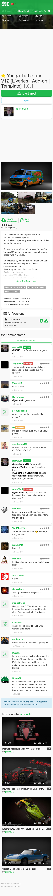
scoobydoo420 (19, 444)
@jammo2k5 (18, 400)
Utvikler (27, 347)
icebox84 (16, 508)
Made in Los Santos (10, 886)
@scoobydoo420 (20, 464)
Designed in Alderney (11, 883)
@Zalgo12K (18, 472)
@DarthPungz (31, 472)
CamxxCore (18, 589)
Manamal (16, 558)
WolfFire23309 (19, 528)
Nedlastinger (12, 221)
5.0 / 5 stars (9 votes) (9, 228)
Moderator (20, 427)
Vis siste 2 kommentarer (26, 340)
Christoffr (17, 622)
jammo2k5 (22, 108)
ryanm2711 (17, 544)
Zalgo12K (17, 383)
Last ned (28, 93)
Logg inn (28, 701)
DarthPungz (18, 396)
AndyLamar (18, 575)
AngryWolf (17, 363)
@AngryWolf (18, 466)
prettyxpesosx (19, 410)
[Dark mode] (45, 11)
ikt (13, 427)
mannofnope (18, 602)
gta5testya (17, 639)
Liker (27, 221)
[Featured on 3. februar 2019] (3, 75)
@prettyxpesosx (20, 475)
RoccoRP (17, 678)
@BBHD (16, 350)
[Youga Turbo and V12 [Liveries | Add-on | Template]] (26, 176)
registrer (42, 701)
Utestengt (28, 364)
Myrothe (16, 652)
